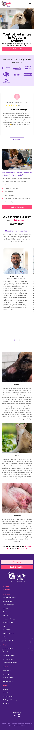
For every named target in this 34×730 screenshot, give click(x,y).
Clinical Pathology (8, 605)
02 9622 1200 (23, 548)
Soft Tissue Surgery (9, 655)
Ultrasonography (8, 640)
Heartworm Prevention (10, 619)
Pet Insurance (7, 703)
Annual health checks (9, 597)
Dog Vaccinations (8, 612)
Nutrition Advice (8, 681)
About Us (6, 586)
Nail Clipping (6, 674)
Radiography (6, 630)
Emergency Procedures (10, 662)
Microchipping (7, 670)
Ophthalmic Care (8, 659)
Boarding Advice (8, 696)
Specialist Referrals (8, 633)
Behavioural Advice (8, 677)
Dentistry (5, 608)
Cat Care (5, 689)
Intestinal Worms (8, 622)
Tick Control (6, 637)
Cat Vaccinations (8, 601)
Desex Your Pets (8, 648)
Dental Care (6, 652)
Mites (4, 626)
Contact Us (6, 589)
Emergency (17, 562)
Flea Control (6, 615)
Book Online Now (17, 49)
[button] (30, 4)
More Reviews (17, 139)
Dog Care (6, 693)
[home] (6, 4)
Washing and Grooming (10, 700)
